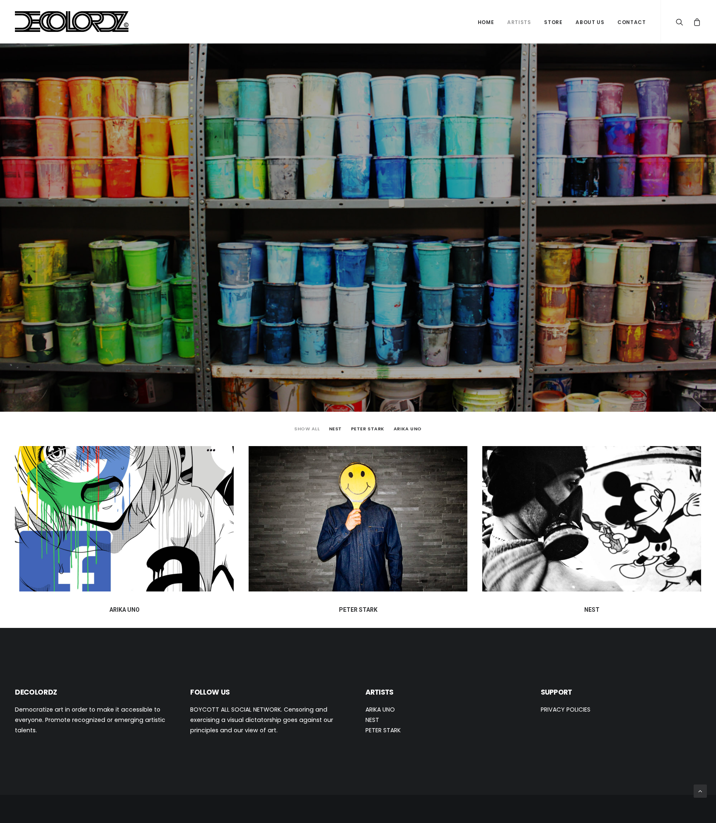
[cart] (695, 21)
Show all (306, 429)
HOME (486, 22)
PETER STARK (368, 429)
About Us (590, 22)
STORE (553, 22)
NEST (335, 429)
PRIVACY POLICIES (565, 709)
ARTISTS (519, 22)
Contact (631, 22)
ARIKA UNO (408, 429)
